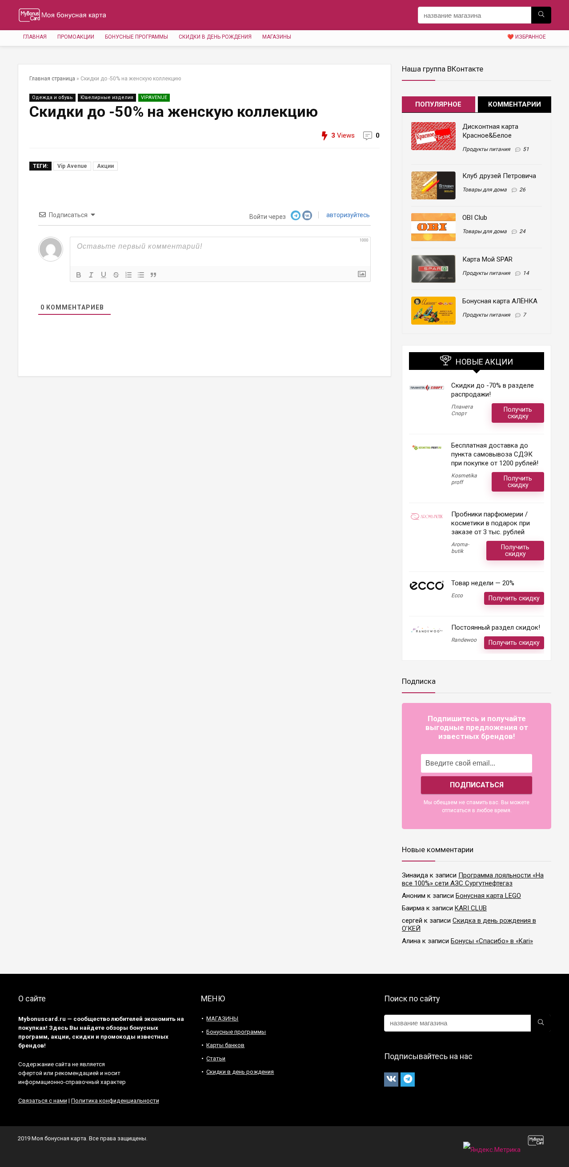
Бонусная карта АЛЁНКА (499, 301)
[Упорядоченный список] (128, 275)
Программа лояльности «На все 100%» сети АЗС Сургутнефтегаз (473, 879)
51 (526, 149)
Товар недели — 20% (482, 583)
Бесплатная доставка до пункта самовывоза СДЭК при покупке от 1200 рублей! (494, 454)
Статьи (215, 1058)
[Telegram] (408, 1079)
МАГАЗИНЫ (276, 37)
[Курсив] (91, 275)
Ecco (457, 595)
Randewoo (464, 640)
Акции (105, 166)
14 (526, 273)
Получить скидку (518, 413)
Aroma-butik (460, 547)
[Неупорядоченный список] (141, 275)
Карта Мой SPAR (487, 259)
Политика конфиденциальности (115, 1100)
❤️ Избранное (526, 37)
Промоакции (75, 37)
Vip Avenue (72, 166)
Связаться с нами (42, 1100)
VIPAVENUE (154, 97)
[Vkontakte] (391, 1079)
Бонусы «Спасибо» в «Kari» (492, 941)
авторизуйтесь (347, 214)
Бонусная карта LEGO (488, 896)
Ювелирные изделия (106, 97)
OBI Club (474, 218)
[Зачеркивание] (116, 275)
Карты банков (225, 1045)
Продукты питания (486, 149)
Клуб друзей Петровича (499, 176)
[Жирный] (78, 275)
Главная (35, 37)
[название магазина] (541, 15)
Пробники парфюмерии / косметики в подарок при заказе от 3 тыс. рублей (490, 523)
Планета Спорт (462, 410)
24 (522, 231)
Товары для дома (484, 190)
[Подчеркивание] (103, 275)
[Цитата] (153, 275)
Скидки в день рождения (215, 37)
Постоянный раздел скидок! (495, 627)
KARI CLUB (471, 908)
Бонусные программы (136, 37)
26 (522, 190)
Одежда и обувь (52, 97)
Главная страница (52, 78)
